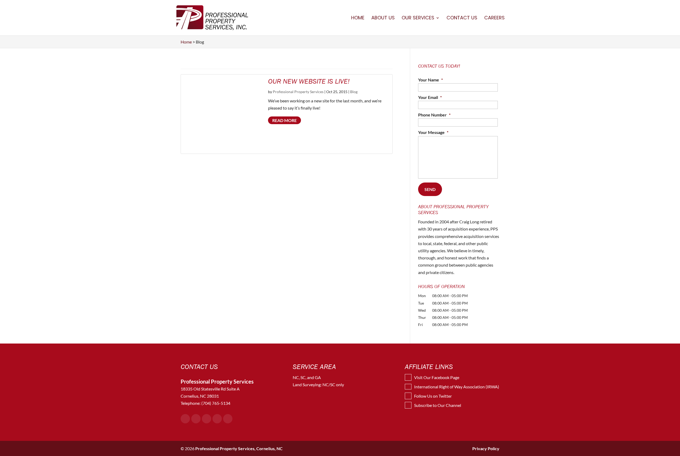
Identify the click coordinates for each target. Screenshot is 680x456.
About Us (383, 18)
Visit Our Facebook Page (436, 377)
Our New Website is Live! (309, 81)
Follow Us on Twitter (433, 395)
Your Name (430, 79)
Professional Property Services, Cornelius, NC (239, 448)
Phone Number (434, 114)
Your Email (430, 97)
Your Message (433, 132)
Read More (284, 120)
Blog (354, 91)
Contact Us (462, 18)
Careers (494, 18)
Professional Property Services (298, 91)
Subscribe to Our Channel (437, 405)
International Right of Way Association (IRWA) (456, 386)
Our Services (418, 18)
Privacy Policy (485, 448)
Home (357, 18)
